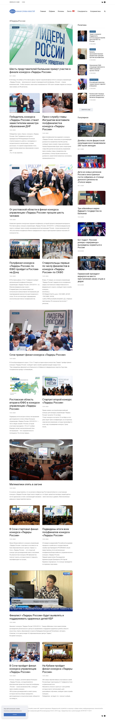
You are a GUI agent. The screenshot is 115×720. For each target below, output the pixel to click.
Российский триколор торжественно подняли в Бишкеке (97, 84)
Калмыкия (23, 27)
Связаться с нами (14, 2)
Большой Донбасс (86, 126)
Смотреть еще (86, 109)
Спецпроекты (82, 11)
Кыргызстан (94, 79)
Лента (70, 11)
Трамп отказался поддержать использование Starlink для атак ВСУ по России (97, 37)
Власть (15, 96)
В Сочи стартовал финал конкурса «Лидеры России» (24, 532)
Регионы (61, 11)
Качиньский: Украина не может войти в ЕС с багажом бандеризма (97, 95)
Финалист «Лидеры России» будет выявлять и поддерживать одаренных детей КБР (37, 617)
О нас (23, 2)
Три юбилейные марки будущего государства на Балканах (90, 211)
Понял (15, 714)
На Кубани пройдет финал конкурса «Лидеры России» (57, 668)
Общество (16, 27)
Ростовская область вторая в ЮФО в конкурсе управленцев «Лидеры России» (25, 404)
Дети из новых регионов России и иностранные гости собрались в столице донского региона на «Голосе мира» (91, 177)
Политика (48, 645)
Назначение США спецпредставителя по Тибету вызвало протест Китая (97, 67)
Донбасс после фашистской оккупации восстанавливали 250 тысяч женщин (91, 143)
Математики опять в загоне (26, 484)
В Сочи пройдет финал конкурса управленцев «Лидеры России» (23, 668)
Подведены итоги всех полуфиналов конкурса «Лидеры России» (56, 532)
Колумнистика (95, 11)
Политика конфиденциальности (13, 710)
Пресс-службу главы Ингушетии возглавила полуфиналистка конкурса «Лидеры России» (55, 123)
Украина (92, 31)
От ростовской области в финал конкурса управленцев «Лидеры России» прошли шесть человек (37, 212)
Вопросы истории (86, 128)
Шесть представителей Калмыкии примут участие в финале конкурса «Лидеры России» (40, 70)
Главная (43, 11)
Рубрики (52, 11)
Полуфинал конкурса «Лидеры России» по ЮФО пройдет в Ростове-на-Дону (24, 267)
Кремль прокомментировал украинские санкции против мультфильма (96, 54)
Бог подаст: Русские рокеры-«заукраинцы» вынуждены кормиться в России (90, 244)
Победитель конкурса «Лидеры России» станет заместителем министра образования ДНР (24, 121)
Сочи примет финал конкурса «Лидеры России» (38, 354)
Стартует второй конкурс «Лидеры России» (57, 401)
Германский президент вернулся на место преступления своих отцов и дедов (91, 278)
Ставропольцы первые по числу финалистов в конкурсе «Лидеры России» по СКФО (55, 267)
